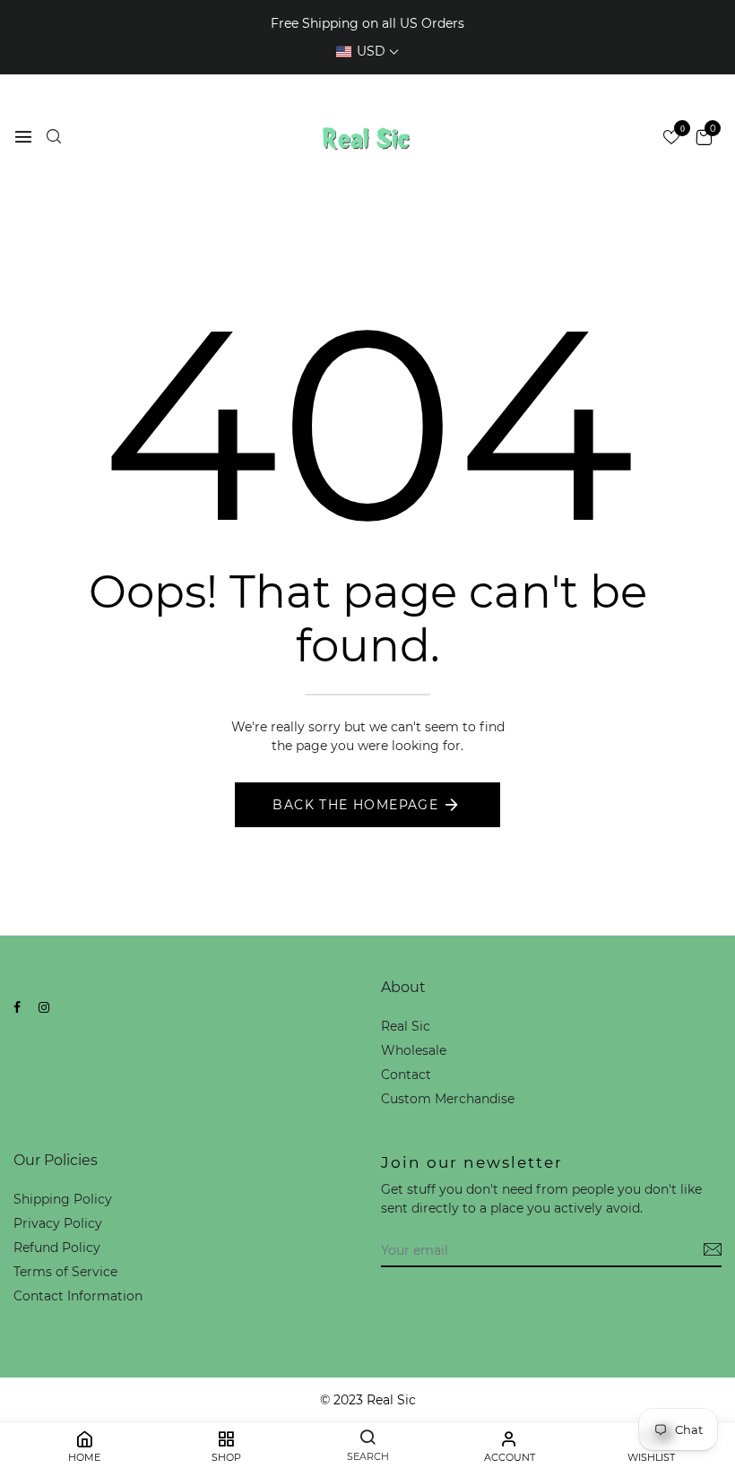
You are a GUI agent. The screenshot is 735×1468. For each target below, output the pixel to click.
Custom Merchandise (447, 1099)
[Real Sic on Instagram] (44, 1007)
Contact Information (78, 1296)
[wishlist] (671, 139)
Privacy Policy (57, 1223)
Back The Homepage (355, 805)
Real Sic (405, 1026)
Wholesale (413, 1050)
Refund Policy (56, 1247)
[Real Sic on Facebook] (17, 1007)
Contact (406, 1074)
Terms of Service (65, 1272)
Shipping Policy (62, 1199)
